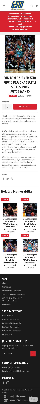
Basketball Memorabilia (11, 323)
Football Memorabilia (10, 327)
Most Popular (7, 315)
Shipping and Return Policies (13, 294)
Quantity (5, 102)
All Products (7, 334)
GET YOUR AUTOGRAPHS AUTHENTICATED (12, 299)
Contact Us (6, 287)
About (4, 283)
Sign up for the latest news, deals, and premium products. (17, 346)
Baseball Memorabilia (10, 319)
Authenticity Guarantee (11, 290)
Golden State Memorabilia (16, 390)
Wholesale (6, 304)
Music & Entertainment (11, 330)
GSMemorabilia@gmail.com (18, 371)
